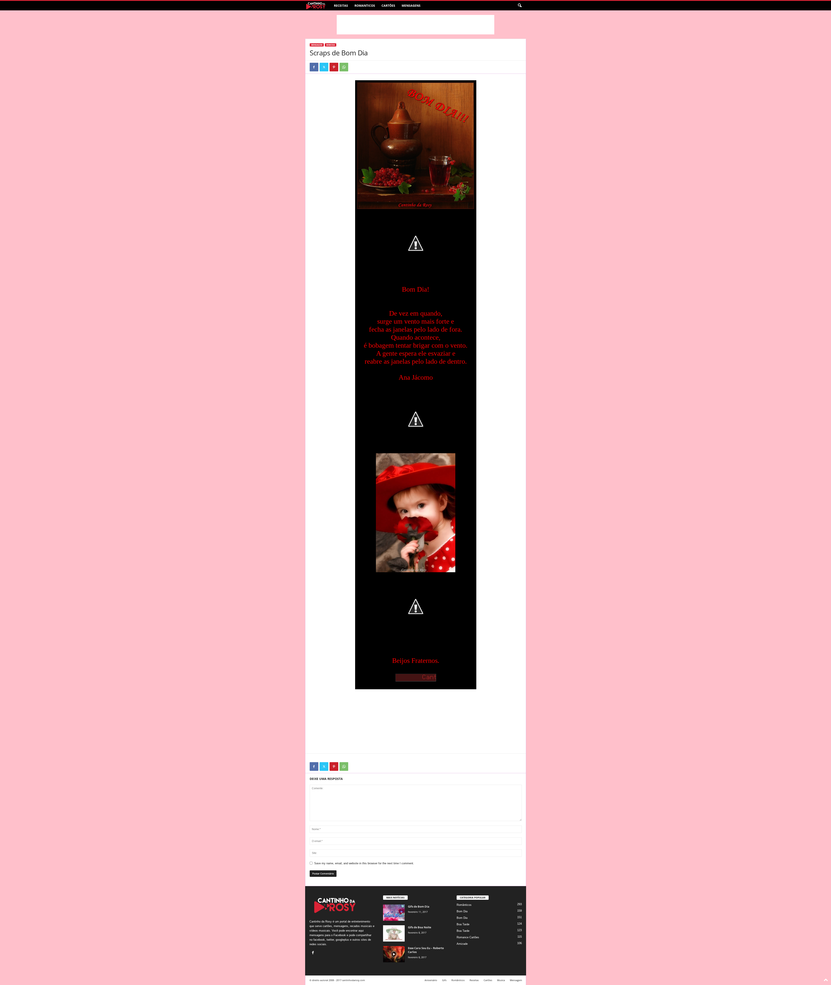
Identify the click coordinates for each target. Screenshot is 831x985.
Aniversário (431, 980)
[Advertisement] (415, 24)
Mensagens (411, 5)
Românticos (464, 904)
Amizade (462, 943)
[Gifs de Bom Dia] (394, 913)
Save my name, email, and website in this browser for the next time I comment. (364, 863)
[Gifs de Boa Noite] (394, 933)
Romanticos (364, 5)
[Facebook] (314, 67)
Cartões (388, 5)
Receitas (341, 5)
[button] (519, 5)
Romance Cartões (468, 937)
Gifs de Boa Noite (419, 927)
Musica (501, 980)
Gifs (444, 980)
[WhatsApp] (344, 67)
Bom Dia (330, 44)
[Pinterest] (334, 67)
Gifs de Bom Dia (418, 906)
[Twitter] (324, 67)
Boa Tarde (463, 924)
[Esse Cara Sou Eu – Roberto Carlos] (394, 954)
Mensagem (316, 44)
